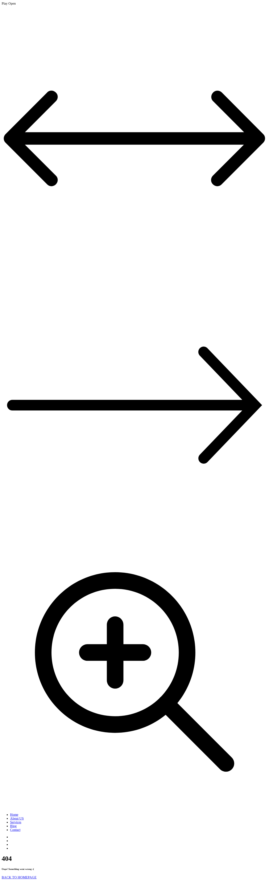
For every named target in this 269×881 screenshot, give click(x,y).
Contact (15, 830)
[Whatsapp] (11, 848)
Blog (13, 826)
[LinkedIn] (11, 837)
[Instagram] (11, 841)
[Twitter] (11, 844)
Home (14, 814)
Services (15, 822)
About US (17, 818)
